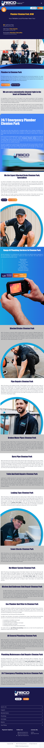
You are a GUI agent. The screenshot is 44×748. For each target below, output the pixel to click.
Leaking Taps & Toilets (23, 264)
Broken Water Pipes (23, 262)
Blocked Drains (23, 259)
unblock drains (9, 189)
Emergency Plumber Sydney (29, 138)
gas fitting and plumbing (17, 627)
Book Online (18, 699)
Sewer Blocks (23, 266)
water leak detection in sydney (32, 661)
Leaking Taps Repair (16, 502)
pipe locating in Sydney (20, 386)
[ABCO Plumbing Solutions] (22, 746)
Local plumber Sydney (33, 145)
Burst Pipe (23, 263)
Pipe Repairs (23, 260)
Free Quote (26, 699)
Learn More (4, 199)
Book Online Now (5, 84)
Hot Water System (23, 267)
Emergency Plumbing (23, 270)
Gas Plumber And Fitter (23, 269)
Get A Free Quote (15, 84)
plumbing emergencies (16, 677)
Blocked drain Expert (35, 338)
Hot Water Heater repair (29, 576)
